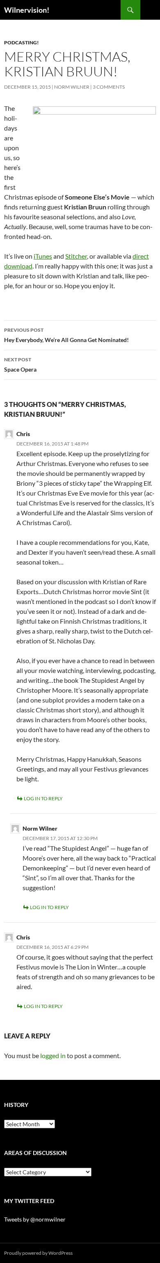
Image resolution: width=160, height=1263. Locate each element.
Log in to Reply (43, 798)
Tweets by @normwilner (35, 1219)
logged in (53, 1055)
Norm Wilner (71, 87)
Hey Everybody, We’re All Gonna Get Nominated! (66, 335)
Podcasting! (21, 42)
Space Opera (20, 364)
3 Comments (109, 87)
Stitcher (76, 256)
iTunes (43, 256)
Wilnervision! (26, 9)
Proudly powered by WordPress (38, 1253)
